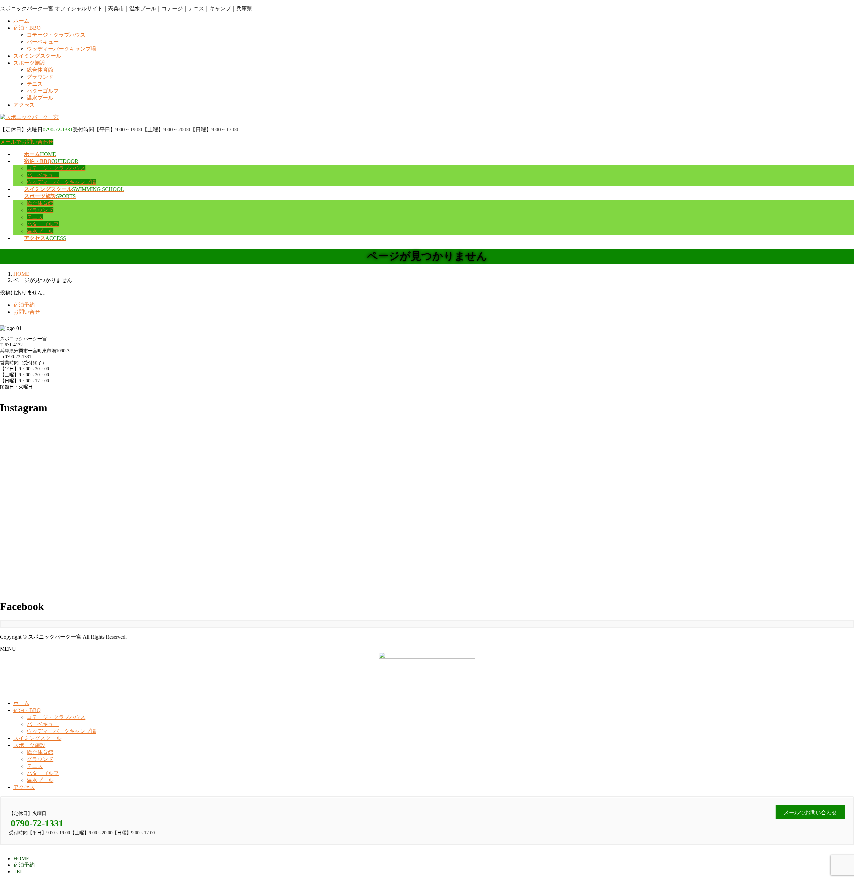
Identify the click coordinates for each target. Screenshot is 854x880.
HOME (21, 858)
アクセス (24, 105)
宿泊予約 (24, 305)
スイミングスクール (37, 56)
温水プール (40, 98)
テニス (35, 84)
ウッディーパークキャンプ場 (61, 49)
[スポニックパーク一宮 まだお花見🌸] (427, 504)
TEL (18, 871)
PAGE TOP (830, 847)
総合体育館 (40, 70)
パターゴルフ (43, 91)
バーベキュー (43, 42)
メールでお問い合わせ (26, 142)
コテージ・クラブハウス (56, 35)
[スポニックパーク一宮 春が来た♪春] (712, 504)
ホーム (21, 21)
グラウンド (40, 77)
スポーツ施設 (29, 63)
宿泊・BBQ (27, 28)
